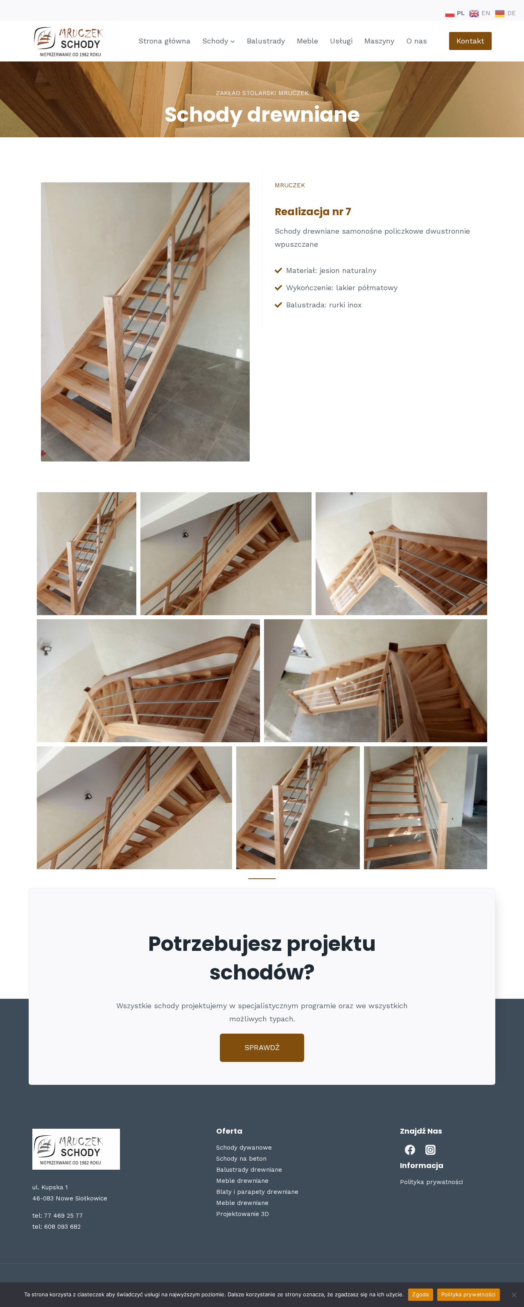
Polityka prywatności (431, 1182)
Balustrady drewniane (249, 1169)
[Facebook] (410, 1150)
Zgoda (420, 1294)
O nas (416, 40)
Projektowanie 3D (242, 1214)
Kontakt (470, 40)
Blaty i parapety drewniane (257, 1192)
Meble (307, 40)
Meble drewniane (242, 1180)
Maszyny (379, 40)
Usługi (341, 40)
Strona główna (164, 40)
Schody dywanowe (244, 1147)
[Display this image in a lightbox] (86, 553)
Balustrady (266, 40)
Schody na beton (241, 1158)
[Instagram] (430, 1150)
